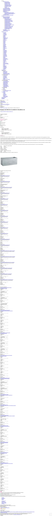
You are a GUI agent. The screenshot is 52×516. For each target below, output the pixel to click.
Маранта (4, 45)
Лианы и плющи (7, 7)
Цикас (4, 64)
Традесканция (5, 55)
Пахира (4, 48)
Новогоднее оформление (6, 16)
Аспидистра (5, 34)
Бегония (4, 36)
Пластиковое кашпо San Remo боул (4, 426)
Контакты (3, 98)
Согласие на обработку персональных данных (19, 511)
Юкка (4, 69)
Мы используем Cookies (28, 511)
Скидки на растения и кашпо (7, 90)
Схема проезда (2, 511)
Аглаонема (4, 32)
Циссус (4, 65)
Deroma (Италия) (5, 82)
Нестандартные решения (6, 79)
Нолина (4, 47)
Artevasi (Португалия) (6, 81)
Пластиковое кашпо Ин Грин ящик (4, 378)
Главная (3, 497)
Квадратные (5, 77)
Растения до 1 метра (7, 3)
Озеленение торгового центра (9, 20)
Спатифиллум (5, 51)
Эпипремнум (5, 67)
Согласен (2, 515)
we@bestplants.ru (7, 104)
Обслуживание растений (6, 30)
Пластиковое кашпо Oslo (3, 333)
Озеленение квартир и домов (8, 21)
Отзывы (4, 92)
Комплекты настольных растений (9, 12)
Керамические (5, 71)
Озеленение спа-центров (8, 27)
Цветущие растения (7, 2)
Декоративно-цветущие (8, 5)
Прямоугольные (5, 78)
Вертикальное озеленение (8, 18)
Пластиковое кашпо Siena (3, 288)
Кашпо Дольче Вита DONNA (4, 442)
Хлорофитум (5, 61)
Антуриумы (4, 33)
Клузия (4, 43)
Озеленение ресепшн (7, 25)
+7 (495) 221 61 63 (2, 101)
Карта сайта (32, 511)
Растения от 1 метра (7, 4)
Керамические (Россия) (6, 73)
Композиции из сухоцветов (6, 9)
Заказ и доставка (4, 97)
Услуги (3, 499)
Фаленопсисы (5, 56)
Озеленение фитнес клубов (8, 28)
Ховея (4, 62)
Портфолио (3, 501)
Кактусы (4, 40)
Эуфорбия (4, 68)
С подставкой (5, 76)
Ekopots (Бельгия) (5, 83)
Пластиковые (5, 72)
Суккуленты (5, 54)
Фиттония (4, 59)
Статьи (4, 93)
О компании (3, 498)
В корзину (1, 117)
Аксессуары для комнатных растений (8, 15)
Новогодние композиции (6, 10)
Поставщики (5, 94)
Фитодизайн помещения (6, 17)
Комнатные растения (6, 1)
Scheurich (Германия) (6, 86)
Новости (4, 95)
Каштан (4, 42)
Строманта (4, 53)
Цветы (3, 31)
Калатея (4, 41)
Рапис (4, 49)
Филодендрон (5, 58)
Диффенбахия (5, 38)
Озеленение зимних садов (8, 23)
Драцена (4, 39)
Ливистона (4, 44)
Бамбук (4, 35)
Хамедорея (4, 60)
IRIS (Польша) (5, 84)
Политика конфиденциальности (8, 511)
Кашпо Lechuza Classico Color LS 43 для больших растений (8, 405)
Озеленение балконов (8, 19)
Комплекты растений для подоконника (10, 13)
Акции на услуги (5, 91)
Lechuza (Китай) (5, 85)
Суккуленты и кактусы (8, 6)
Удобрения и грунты (6, 14)
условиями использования (16, 514)
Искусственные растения (6, 8)
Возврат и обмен (5, 96)
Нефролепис (5, 46)
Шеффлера (4, 66)
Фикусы (4, 57)
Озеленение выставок (8, 22)
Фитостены (4, 29)
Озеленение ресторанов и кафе (9, 26)
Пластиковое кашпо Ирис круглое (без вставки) (6, 463)
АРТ (4, 88)
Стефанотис (4, 52)
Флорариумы (5, 11)
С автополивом (5, 75)
